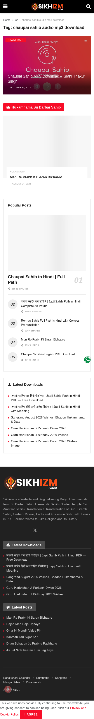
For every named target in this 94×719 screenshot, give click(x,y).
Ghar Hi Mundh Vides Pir (23, 630)
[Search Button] (88, 6)
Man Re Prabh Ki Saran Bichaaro (36, 177)
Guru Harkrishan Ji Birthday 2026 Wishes (39, 434)
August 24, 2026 (21, 184)
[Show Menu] (5, 6)
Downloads (15, 40)
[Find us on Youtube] (27, 530)
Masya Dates (11, 682)
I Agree (31, 714)
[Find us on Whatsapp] (12, 530)
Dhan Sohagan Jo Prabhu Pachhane (31, 643)
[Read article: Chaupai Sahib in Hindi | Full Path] (47, 243)
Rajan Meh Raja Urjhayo (23, 624)
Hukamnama (17, 171)
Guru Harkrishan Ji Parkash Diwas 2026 (38, 428)
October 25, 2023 (20, 87)
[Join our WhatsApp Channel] (87, 359)
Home (6, 20)
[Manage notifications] (7, 689)
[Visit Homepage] (47, 6)
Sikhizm (17, 690)
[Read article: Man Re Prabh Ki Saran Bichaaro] (47, 147)
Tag (16, 20)
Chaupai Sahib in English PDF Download (48, 354)
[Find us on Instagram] (19, 530)
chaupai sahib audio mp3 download (43, 20)
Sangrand (61, 677)
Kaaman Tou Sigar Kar (22, 637)
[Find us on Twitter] (35, 530)
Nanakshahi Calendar (16, 677)
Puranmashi (33, 682)
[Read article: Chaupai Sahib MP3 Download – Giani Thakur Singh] (47, 65)
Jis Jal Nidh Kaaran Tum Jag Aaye (30, 650)
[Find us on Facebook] (4, 530)
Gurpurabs (42, 677)
